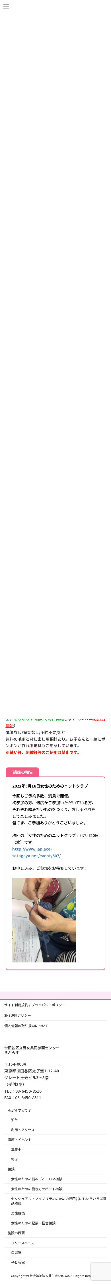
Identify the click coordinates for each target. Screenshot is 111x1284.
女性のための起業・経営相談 (33, 1222)
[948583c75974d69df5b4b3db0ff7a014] (44, 961)
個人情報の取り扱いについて (26, 1025)
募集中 (16, 1149)
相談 (11, 1168)
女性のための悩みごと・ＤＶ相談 (36, 1178)
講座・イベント (20, 1139)
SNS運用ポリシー (17, 1015)
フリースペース (22, 1242)
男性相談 (18, 1213)
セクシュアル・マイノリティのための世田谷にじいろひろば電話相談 (58, 1200)
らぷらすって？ (19, 1109)
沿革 (14, 1119)
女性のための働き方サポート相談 (36, 1188)
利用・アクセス (23, 1129)
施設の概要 (16, 1232)
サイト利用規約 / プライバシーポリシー (34, 1004)
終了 (14, 1159)
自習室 (16, 1252)
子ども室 (18, 1262)
